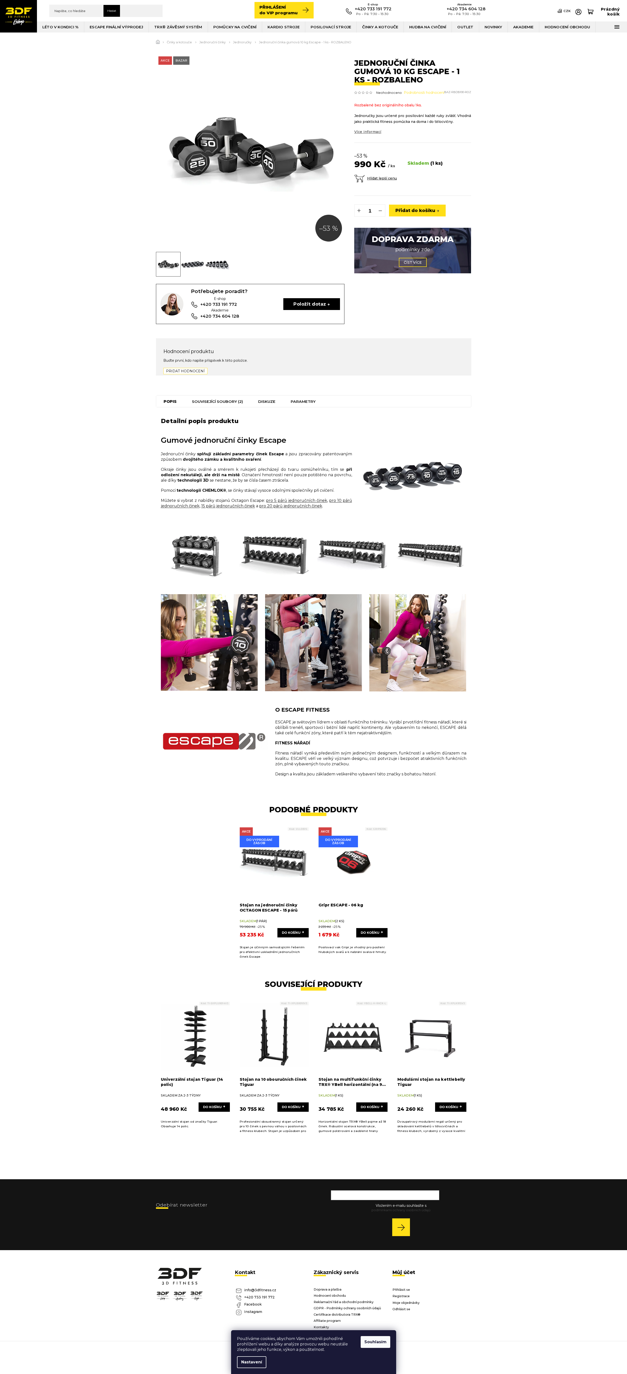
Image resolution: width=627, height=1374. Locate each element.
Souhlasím (375, 1342)
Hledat (111, 11)
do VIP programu (278, 10)
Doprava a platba (327, 1289)
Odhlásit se (401, 1309)
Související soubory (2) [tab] (217, 401)
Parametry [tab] (303, 401)
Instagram (253, 1312)
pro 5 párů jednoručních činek (296, 500)
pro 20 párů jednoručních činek (290, 506)
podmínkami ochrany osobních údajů (401, 1210)
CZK (567, 11)
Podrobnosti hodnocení (424, 92)
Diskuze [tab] (266, 401)
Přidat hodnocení (185, 371)
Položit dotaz (309, 304)
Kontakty (321, 1327)
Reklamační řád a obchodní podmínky (343, 1302)
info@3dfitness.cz (260, 1290)
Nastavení (251, 1362)
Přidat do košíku (415, 210)
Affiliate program (327, 1321)
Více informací (367, 132)
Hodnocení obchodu (330, 1295)
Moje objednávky (406, 1303)
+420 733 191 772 (259, 1297)
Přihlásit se (403, 1227)
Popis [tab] (170, 401)
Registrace (401, 1296)
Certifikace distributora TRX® (337, 1314)
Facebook (253, 1304)
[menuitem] (60, 27)
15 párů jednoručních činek (228, 506)
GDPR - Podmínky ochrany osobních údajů (347, 1308)
